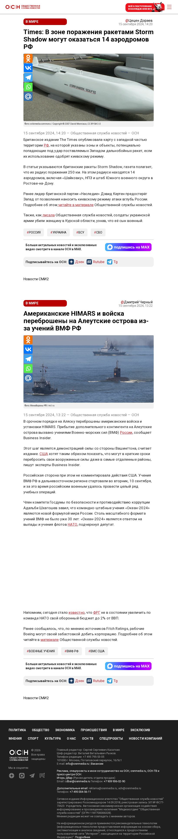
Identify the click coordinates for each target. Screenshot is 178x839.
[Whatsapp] (28, 87)
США (44, 454)
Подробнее (82, 837)
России (126, 432)
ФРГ (96, 612)
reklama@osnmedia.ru (103, 788)
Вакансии (97, 763)
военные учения (42, 651)
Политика (17, 730)
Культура (53, 738)
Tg (116, 262)
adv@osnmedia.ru (129, 788)
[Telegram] (28, 77)
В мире (118, 730)
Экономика (65, 730)
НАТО (72, 524)
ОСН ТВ (87, 738)
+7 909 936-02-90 (114, 781)
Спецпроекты (111, 738)
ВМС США (98, 651)
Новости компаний (145, 738)
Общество (40, 730)
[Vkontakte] (28, 67)
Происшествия (94, 730)
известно (77, 612)
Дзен (79, 262)
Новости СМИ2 (36, 279)
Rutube (98, 262)
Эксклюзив (140, 730)
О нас (71, 738)
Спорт (33, 738)
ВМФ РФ (73, 651)
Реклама (37, 537)
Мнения (15, 738)
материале (50, 639)
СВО (99, 232)
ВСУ (81, 232)
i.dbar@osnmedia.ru (77, 781)
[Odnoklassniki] (28, 58)
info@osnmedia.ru (77, 763)
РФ (46, 145)
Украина (59, 232)
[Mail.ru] (28, 96)
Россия (35, 232)
